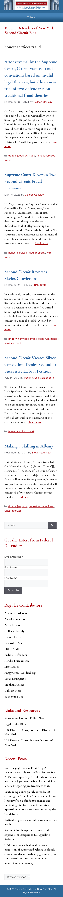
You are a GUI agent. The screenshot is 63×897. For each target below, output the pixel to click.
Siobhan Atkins (14, 684)
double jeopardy (17, 155)
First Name (10, 567)
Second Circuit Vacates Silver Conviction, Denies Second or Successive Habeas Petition (30, 364)
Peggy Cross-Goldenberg (19, 672)
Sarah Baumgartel (15, 678)
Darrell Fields (12, 637)
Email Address (13, 556)
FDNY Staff (11, 649)
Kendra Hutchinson (16, 661)
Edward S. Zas (13, 643)
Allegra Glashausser (16, 613)
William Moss (12, 690)
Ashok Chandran (15, 619)
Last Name (10, 578)
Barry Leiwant (13, 625)
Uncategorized (13, 510)
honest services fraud (21, 252)
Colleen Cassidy (14, 631)
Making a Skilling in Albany (28, 446)
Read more (41, 243)
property (40, 252)
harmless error (26, 338)
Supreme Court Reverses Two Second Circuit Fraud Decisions (30, 181)
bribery (12, 338)
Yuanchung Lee (13, 696)
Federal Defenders (15, 655)
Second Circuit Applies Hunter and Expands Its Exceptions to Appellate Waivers (27, 834)
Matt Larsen (11, 667)
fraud (32, 155)
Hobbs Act (42, 338)
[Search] (52, 525)
